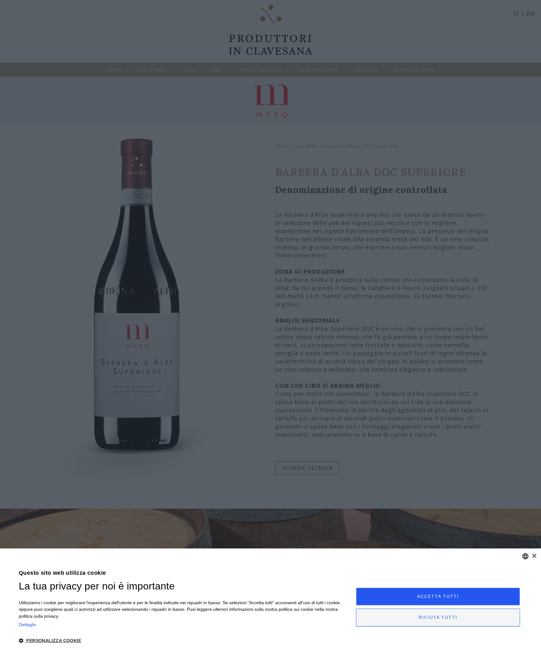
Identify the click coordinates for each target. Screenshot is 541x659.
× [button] (534, 556)
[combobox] (525, 556)
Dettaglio (27, 624)
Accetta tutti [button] (438, 596)
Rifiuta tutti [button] (438, 617)
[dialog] (270, 603)
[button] (182, 641)
